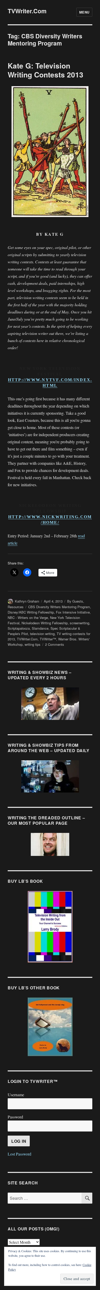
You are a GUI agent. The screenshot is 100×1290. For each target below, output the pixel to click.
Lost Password (19, 1154)
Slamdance (40, 628)
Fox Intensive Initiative (73, 612)
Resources (16, 606)
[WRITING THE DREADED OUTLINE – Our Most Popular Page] (50, 844)
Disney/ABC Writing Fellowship (31, 612)
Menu (84, 12)
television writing (42, 633)
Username (16, 1094)
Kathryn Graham (27, 601)
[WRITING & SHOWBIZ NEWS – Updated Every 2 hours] (50, 703)
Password (15, 1116)
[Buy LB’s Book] (50, 927)
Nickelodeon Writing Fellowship (45, 622)
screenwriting (79, 622)
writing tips (33, 644)
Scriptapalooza (19, 628)
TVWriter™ (48, 639)
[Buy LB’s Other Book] (50, 1027)
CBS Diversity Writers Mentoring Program (59, 606)
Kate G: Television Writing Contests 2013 (45, 70)
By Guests (75, 601)
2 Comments (54, 644)
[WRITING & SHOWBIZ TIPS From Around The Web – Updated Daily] (50, 776)
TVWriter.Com (27, 11)
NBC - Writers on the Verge (28, 617)
